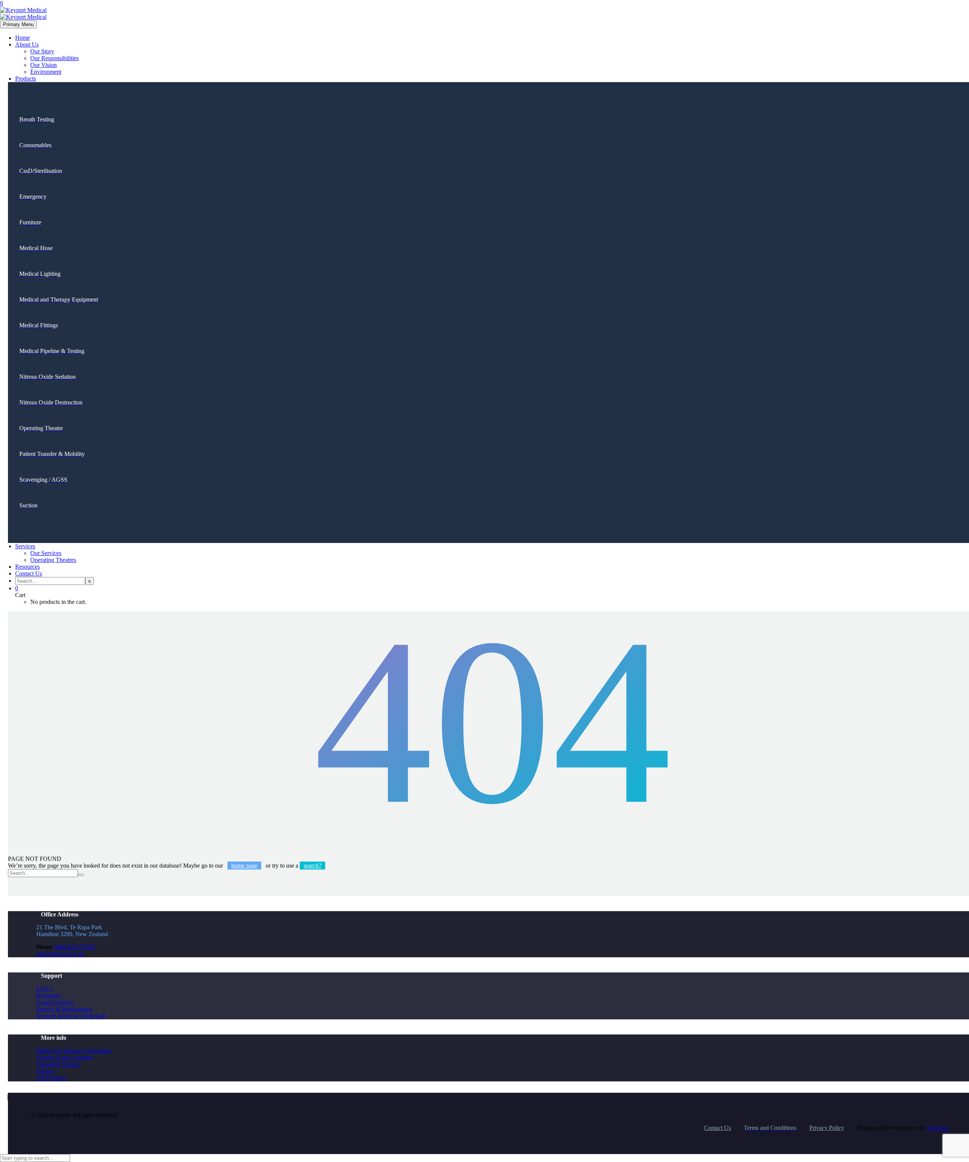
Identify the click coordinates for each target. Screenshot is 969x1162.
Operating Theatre (58, 1064)
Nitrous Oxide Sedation (64, 1057)
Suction (45, 1071)
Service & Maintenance (64, 1009)
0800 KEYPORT (75, 947)
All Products (51, 1078)
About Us (27, 44)
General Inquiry (55, 1002)
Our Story (42, 51)
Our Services (45, 553)
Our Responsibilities (54, 58)
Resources (27, 566)
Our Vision (43, 65)
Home (22, 37)
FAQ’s (44, 988)
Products (25, 78)
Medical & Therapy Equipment (73, 1050)
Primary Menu (18, 24)
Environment (45, 71)
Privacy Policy (826, 1128)
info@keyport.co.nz (60, 953)
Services (25, 546)
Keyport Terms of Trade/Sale (71, 1016)
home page (244, 865)
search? (312, 865)
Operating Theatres (53, 560)
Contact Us (28, 573)
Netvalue (938, 1128)
